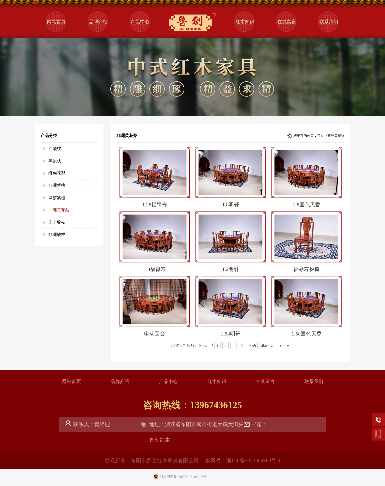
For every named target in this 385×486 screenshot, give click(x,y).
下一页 (203, 345)
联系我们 (328, 21)
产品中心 (140, 21)
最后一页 (267, 345)
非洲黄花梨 (58, 210)
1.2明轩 (230, 269)
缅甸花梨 (56, 173)
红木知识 (244, 21)
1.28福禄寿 (154, 204)
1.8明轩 (230, 204)
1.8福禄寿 (155, 269)
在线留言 (286, 21)
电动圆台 (154, 334)
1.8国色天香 (306, 204)
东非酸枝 (56, 222)
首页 (320, 135)
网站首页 (56, 21)
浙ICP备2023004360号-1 (253, 460)
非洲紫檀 (56, 185)
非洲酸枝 (56, 234)
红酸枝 (54, 148)
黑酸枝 (54, 161)
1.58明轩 (230, 334)
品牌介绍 (98, 21)
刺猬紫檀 (56, 197)
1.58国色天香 (307, 334)
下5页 (252, 345)
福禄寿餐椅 (306, 269)
